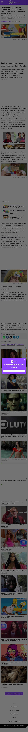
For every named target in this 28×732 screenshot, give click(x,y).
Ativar (14, 370)
